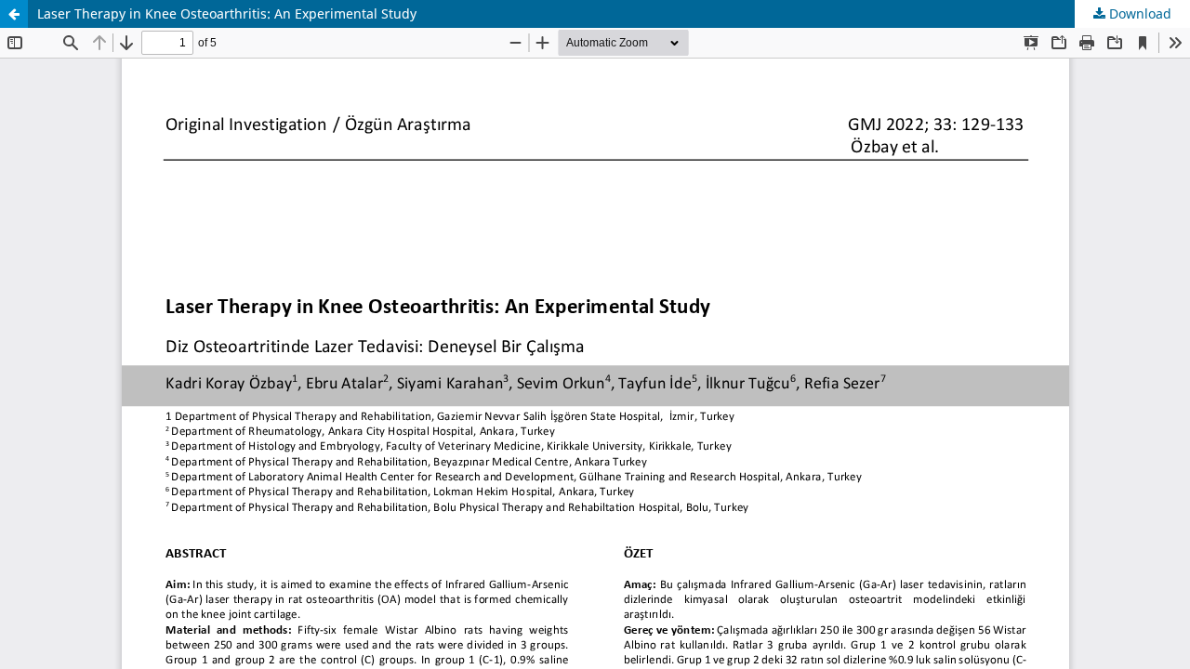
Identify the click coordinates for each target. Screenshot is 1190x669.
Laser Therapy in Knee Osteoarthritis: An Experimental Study (226, 13)
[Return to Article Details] (14, 14)
